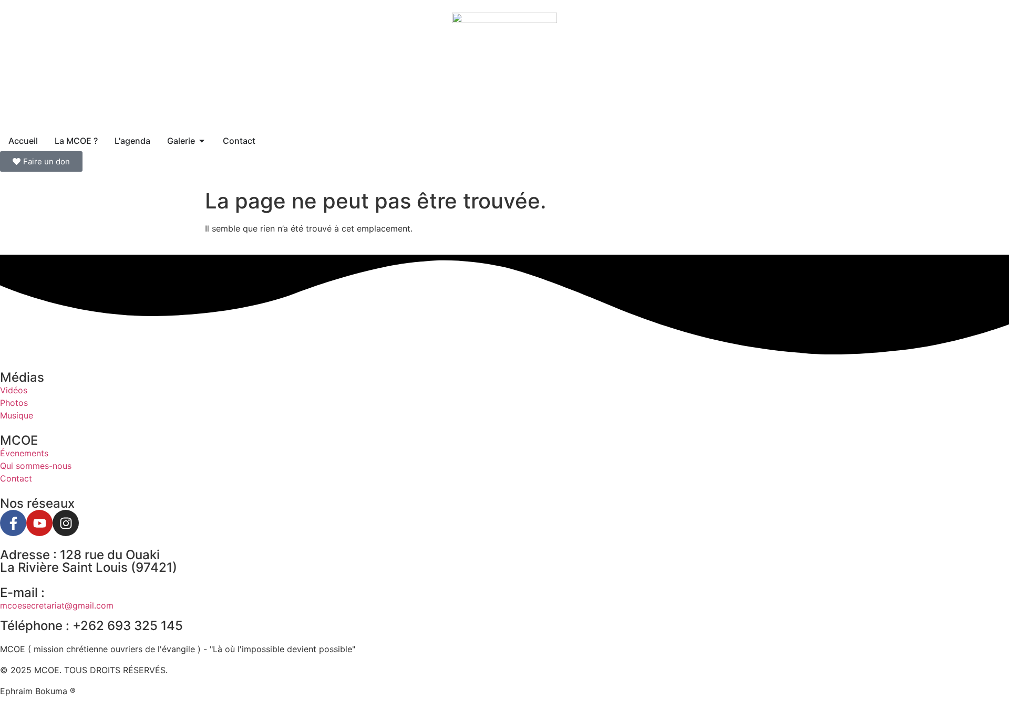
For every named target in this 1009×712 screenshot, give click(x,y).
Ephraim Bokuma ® (38, 691)
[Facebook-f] (13, 523)
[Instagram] (66, 523)
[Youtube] (39, 523)
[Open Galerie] (202, 140)
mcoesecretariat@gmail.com (57, 605)
